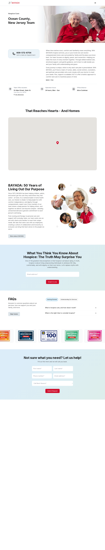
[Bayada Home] (14, 3)
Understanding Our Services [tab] (69, 299)
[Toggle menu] (95, 2)
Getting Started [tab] (52, 299)
